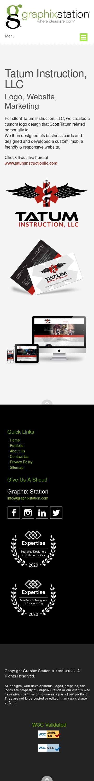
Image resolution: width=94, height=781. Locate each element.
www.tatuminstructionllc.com (31, 163)
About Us (17, 450)
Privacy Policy (21, 461)
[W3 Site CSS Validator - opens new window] (49, 748)
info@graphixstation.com (27, 498)
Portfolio (17, 445)
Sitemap (17, 467)
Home (15, 440)
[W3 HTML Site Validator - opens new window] (49, 734)
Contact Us (19, 456)
